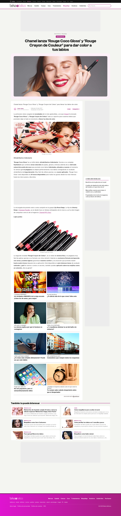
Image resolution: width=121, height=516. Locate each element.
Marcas (29, 6)
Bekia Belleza (57, 33)
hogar (59, 502)
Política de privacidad (23, 506)
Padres (39, 1)
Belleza (29, 1)
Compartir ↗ (76, 109)
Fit (68, 1)
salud (48, 502)
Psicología (59, 1)
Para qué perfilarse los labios (33, 434)
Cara (49, 6)
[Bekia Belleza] (18, 6)
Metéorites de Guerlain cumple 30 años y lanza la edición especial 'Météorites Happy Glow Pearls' (40, 410)
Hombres (74, 6)
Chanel (66, 114)
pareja (37, 502)
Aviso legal (13, 506)
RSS (45, 506)
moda (17, 502)
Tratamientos (57, 6)
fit (62, 502)
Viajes (71, 1)
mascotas (42, 502)
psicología (54, 502)
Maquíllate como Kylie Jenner (84, 434)
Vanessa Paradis (24, 210)
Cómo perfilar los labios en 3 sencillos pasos (89, 422)
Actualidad (19, 1)
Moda (24, 1)
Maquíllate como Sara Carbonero (35, 422)
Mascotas (49, 1)
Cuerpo (43, 6)
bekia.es (12, 502)
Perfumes (108, 498)
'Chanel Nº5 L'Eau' (45, 212)
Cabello (36, 6)
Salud (54, 1)
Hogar (64, 1)
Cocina (34, 1)
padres (32, 502)
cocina (27, 502)
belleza (22, 502)
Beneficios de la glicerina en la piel (96, 182)
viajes (66, 502)
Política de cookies (36, 506)
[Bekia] (12, 1)
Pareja (43, 1)
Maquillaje (66, 6)
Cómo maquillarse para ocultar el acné (87, 410)
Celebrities (82, 6)
